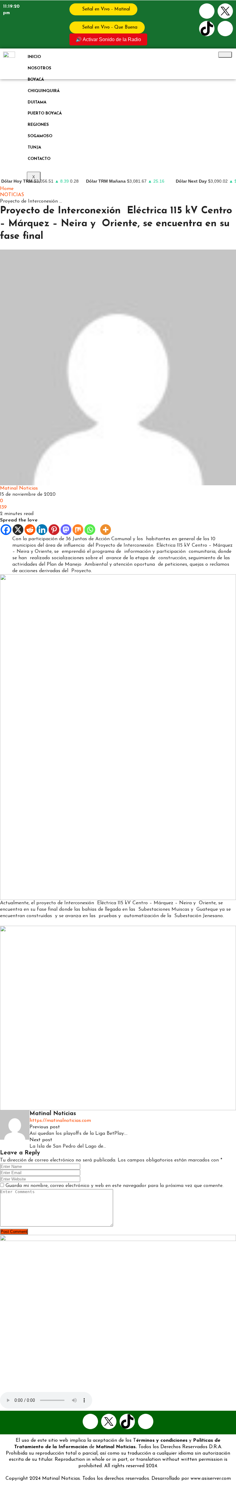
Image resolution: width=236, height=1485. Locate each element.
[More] (105, 529)
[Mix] (78, 529)
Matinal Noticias (19, 488)
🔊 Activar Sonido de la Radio (108, 39)
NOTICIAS (12, 194)
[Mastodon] (66, 529)
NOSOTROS (39, 68)
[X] (18, 529)
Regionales (36, 246)
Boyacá (36, 80)
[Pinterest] (54, 529)
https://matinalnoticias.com (60, 1120)
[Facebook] (206, 11)
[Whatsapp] (225, 28)
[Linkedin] (42, 529)
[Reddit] (30, 529)
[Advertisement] (118, 125)
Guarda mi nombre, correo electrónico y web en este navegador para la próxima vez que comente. (114, 1185)
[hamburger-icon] (225, 55)
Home (7, 188)
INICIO (34, 57)
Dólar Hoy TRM (17, 181)
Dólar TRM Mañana (106, 181)
